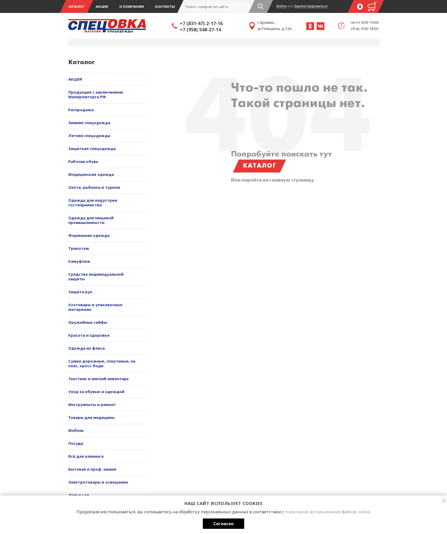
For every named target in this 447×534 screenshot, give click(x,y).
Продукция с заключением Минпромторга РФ (95, 94)
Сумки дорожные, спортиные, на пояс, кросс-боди (101, 363)
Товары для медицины (91, 417)
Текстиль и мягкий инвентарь (98, 378)
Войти (281, 6)
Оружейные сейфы (87, 322)
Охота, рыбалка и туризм (94, 187)
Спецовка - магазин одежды (120, 26)
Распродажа (81, 109)
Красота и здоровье (88, 335)
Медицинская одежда (91, 174)
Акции (102, 6)
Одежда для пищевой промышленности (91, 220)
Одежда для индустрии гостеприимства (92, 202)
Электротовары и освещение (98, 482)
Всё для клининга (85, 456)
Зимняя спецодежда (89, 122)
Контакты (165, 6)
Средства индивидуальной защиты (96, 276)
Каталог (77, 6)
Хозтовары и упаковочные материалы (95, 307)
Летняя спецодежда (89, 135)
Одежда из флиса (86, 348)
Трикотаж (78, 248)
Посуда (75, 443)
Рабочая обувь (83, 161)
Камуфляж (79, 261)
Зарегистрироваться (310, 6)
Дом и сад (78, 495)
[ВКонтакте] (320, 26)
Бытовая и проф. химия (92, 469)
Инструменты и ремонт (92, 404)
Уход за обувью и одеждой (96, 391)
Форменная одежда (88, 235)
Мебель (76, 430)
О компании (131, 6)
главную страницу (292, 180)
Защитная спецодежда (92, 148)
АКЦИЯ (75, 79)
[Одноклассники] (310, 26)
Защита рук (80, 291)
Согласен (223, 524)
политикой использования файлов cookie (327, 512)
